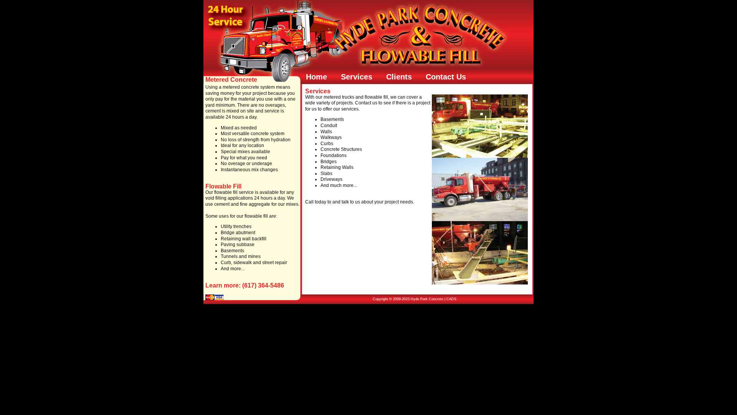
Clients (399, 77)
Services (356, 77)
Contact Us (446, 77)
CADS (451, 299)
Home (316, 77)
